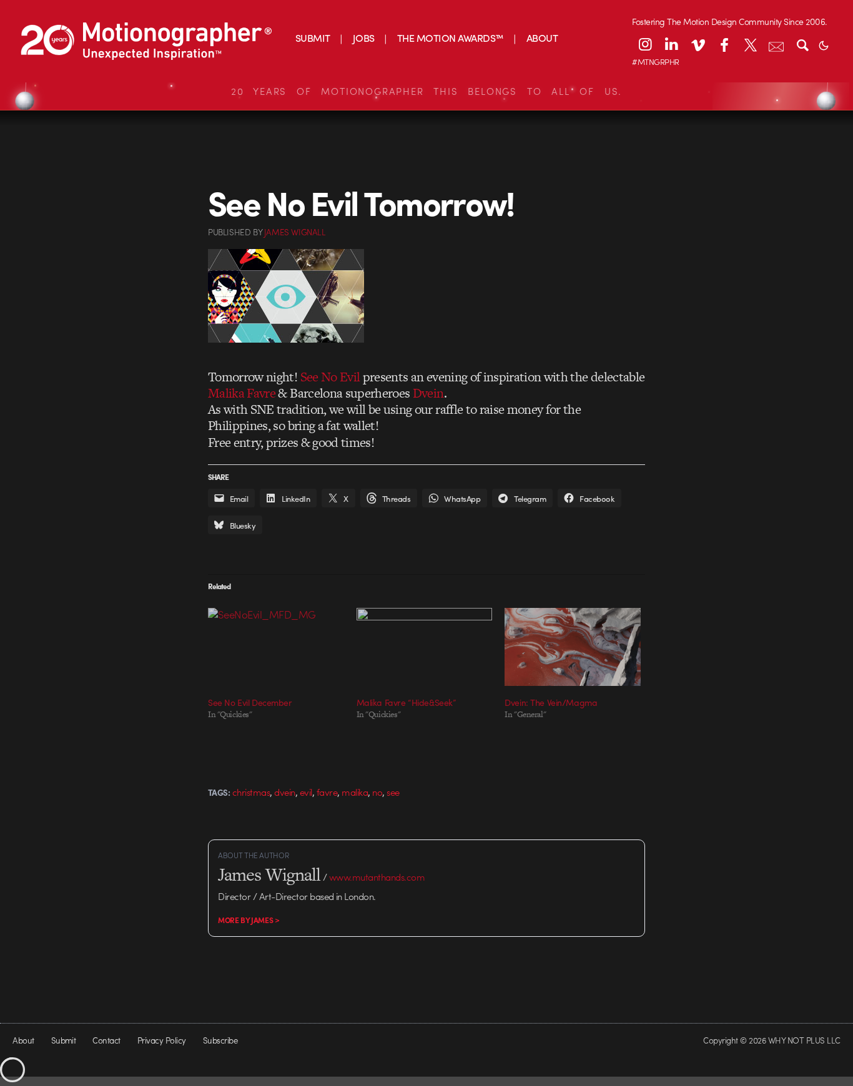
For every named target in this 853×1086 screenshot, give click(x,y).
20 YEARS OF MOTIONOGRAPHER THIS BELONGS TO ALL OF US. (426, 91)
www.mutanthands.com (377, 877)
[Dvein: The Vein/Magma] (573, 646)
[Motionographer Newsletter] (776, 44)
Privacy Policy (161, 1040)
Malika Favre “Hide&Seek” (406, 702)
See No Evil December (250, 702)
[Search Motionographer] (802, 44)
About (23, 1040)
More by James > (249, 920)
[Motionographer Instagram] (645, 44)
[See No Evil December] (276, 646)
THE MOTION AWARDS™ (450, 38)
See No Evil (330, 377)
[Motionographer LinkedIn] (671, 44)
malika (355, 792)
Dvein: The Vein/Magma (551, 702)
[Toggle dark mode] (823, 44)
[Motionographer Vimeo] (697, 44)
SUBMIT (312, 38)
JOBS (364, 38)
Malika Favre (241, 393)
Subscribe (220, 1040)
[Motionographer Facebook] (723, 44)
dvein (284, 792)
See (393, 792)
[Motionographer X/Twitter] (750, 44)
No (377, 792)
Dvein (428, 393)
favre (327, 792)
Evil (306, 792)
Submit (63, 1040)
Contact (106, 1040)
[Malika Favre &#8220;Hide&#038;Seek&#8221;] (425, 646)
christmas (251, 792)
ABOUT (542, 38)
